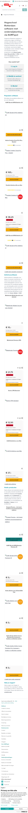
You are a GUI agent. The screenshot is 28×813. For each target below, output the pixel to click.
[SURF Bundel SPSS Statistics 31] (14, 253)
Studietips (3, 738)
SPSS (18, 54)
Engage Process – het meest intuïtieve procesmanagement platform (14, 508)
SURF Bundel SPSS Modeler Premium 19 (14, 546)
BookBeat (6, 502)
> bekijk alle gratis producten (12, 679)
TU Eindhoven (4, 771)
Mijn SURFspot (20, 5)
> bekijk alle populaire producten (13, 272)
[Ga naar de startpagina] (11, 5)
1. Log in (14, 66)
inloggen (12, 55)
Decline (21, 808)
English (23, 5)
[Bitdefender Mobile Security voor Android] (14, 313)
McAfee (15, 293)
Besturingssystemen (6, 719)
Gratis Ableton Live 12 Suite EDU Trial (14, 591)
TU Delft (3, 768)
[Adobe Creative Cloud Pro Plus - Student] (14, 158)
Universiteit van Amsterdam (7, 774)
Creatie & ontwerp (5, 708)
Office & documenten (6, 711)
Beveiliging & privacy (6, 717)
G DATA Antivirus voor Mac (14, 440)
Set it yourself (4, 805)
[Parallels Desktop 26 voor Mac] (14, 203)
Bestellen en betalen (6, 733)
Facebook (6, 784)
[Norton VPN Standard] (14, 408)
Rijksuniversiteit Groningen (7, 765)
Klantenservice (5, 728)
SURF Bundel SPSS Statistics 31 (14, 235)
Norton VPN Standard (14, 390)
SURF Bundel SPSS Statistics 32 (14, 102)
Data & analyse (4, 714)
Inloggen (3, 741)
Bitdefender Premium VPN (14, 340)
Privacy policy (14, 805)
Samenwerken (4, 749)
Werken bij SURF (5, 746)
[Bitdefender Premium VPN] (14, 358)
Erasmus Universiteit (6, 759)
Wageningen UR (5, 777)
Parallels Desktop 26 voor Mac (14, 185)
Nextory (12, 502)
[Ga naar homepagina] (1, 14)
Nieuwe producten (5, 725)
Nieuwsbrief (7, 781)
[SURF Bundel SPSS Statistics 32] (14, 120)
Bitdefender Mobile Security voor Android (14, 296)
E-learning (3, 722)
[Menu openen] (2, 6)
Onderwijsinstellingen (6, 757)
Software (3, 706)
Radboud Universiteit (6, 762)
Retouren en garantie (6, 736)
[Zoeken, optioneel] (24, 9)
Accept (7, 808)
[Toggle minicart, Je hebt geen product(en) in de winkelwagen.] (26, 5)
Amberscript (16, 495)
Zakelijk (3, 755)
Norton (11, 293)
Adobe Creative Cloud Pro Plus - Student (14, 141)
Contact (3, 730)
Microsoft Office (11, 54)
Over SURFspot (5, 744)
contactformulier (8, 692)
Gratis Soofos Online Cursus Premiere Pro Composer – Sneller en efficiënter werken (14, 637)
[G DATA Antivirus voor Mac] (14, 459)
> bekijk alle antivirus (10, 484)
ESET (20, 293)
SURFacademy (4, 752)
